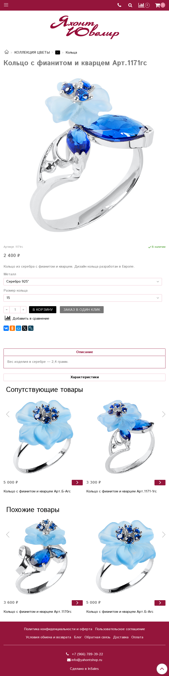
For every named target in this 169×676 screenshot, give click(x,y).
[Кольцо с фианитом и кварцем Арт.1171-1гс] (125, 436)
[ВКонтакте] (6, 328)
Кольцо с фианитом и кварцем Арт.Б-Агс (37, 491)
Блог (78, 637)
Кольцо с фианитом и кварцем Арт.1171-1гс (121, 491)
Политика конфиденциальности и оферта (58, 629)
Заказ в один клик (81, 309)
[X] (24, 328)
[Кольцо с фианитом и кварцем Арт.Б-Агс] (43, 436)
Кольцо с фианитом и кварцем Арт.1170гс (38, 611)
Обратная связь (97, 637)
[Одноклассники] (12, 328)
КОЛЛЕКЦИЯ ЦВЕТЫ (32, 52)
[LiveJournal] (30, 328)
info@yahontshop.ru (87, 660)
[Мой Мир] (18, 328)
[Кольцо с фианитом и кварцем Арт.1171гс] (84, 155)
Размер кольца (16, 290)
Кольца (71, 52)
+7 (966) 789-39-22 (87, 654)
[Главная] (6, 52)
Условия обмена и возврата (48, 637)
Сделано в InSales (84, 669)
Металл (10, 274)
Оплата (137, 637)
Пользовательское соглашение (120, 629)
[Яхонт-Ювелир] (84, 26)
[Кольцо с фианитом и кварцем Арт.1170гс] (43, 556)
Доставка (121, 637)
